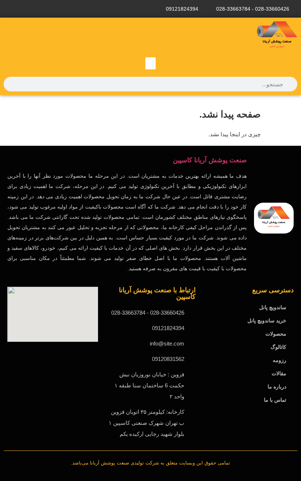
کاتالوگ (278, 347)
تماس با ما (275, 400)
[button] (150, 63)
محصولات (275, 334)
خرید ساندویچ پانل (266, 320)
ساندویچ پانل (272, 307)
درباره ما (277, 387)
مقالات (279, 373)
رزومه (279, 360)
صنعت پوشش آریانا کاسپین (210, 160)
